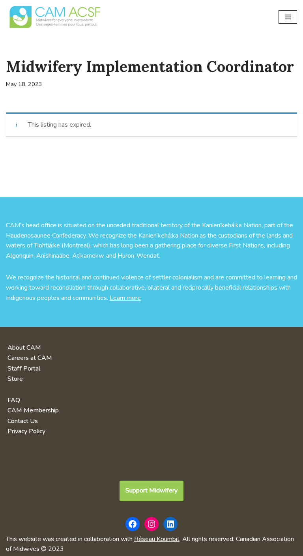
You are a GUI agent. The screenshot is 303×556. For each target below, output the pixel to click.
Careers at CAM (29, 358)
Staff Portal (23, 368)
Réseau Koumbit (157, 539)
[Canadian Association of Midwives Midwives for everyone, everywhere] (55, 17)
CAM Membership (33, 410)
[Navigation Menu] (288, 17)
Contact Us (22, 421)
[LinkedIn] (170, 524)
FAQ (13, 400)
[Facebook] (132, 524)
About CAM (24, 347)
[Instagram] (151, 524)
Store (15, 378)
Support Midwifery (151, 490)
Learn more (125, 298)
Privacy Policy (26, 431)
